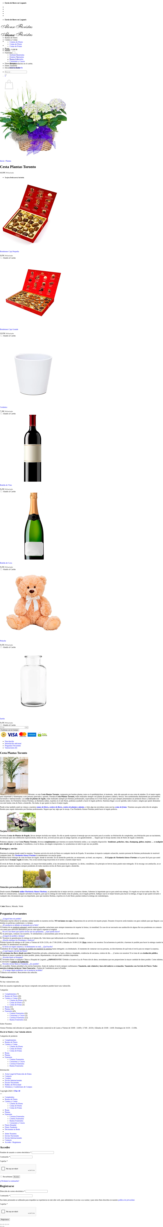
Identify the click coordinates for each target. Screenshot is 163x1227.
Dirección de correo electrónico (12, 1191)
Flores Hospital (10, 63)
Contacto (8, 13)
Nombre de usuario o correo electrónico (15, 1152)
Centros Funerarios (17, 1013)
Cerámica (3, 407)
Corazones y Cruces (17, 61)
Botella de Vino (6, 485)
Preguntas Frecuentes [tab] (13, 746)
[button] (13, 16)
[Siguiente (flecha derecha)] (3, 1226)
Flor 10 (17, 1091)
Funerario (8, 53)
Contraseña (5, 1157)
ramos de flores (42, 807)
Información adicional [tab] (13, 743)
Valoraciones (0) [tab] (11, 748)
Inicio (2, 161)
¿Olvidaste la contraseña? (9, 1181)
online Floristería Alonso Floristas (33, 892)
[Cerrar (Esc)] (8, 1224)
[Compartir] (6, 1224)
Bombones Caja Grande (9, 329)
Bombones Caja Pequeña (9, 251)
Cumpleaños (9, 36)
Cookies (8, 1078)
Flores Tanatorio (11, 66)
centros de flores (55, 807)
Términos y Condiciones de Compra (18, 1087)
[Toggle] (1, 919)
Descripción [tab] (9, 741)
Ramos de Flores (11, 38)
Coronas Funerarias (17, 1018)
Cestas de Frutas (16, 46)
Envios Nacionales (12, 9)
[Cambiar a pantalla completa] (3, 1224)
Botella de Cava (6, 563)
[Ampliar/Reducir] (1, 1224)
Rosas (7, 48)
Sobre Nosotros (10, 7)
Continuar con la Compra (9, 730)
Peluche (3, 641)
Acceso (16, 1177)
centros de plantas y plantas (73, 807)
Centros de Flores (16, 42)
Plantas (7, 51)
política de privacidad (126, 1200)
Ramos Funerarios (16, 1020)
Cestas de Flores (16, 44)
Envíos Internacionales (13, 11)
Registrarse (5, 1219)
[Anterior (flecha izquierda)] (1, 1226)
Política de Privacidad (13, 1085)
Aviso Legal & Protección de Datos (18, 1074)
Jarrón (2, 719)
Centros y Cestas (11, 40)
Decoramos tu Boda (12, 68)
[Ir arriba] (1, 1093)
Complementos (10, 994)
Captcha (4, 1161)
